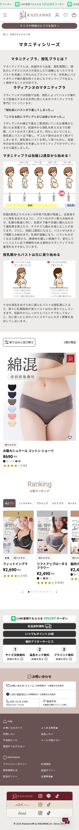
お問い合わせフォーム (37, 685)
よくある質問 (49, 728)
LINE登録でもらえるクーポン (42, 618)
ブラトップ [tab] (42, 503)
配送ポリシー (10, 776)
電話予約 (55, 703)
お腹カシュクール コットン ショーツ (28, 451)
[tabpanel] (39, 552)
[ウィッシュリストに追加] (70, 437)
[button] (5, 15)
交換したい (9, 733)
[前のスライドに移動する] (23, 592)
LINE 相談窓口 (33, 694)
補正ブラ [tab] (9, 503)
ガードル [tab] (72, 503)
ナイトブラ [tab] (57, 503)
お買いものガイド (12, 727)
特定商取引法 (10, 770)
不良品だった (10, 740)
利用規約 (46, 764)
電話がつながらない (14, 746)
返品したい (47, 733)
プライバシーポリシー (15, 764)
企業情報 (47, 776)
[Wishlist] (65, 15)
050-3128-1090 (17, 703)
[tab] (28, 592)
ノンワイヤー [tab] (25, 503)
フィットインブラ (15, 564)
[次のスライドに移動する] (56, 592)
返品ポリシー (48, 770)
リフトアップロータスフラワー (52, 565)
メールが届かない (50, 740)
